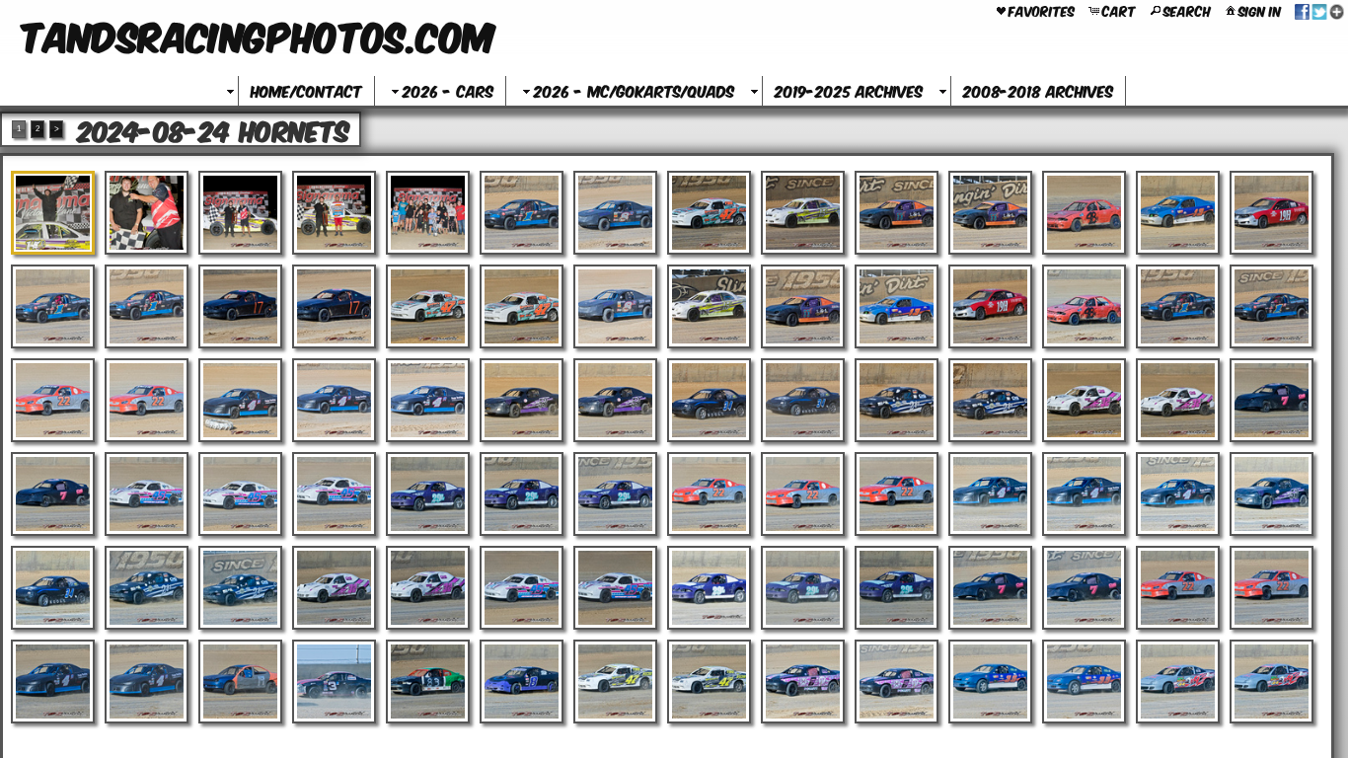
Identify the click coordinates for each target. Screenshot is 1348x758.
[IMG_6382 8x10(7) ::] (1178, 588)
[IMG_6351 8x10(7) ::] (897, 400)
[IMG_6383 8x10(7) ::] (1272, 588)
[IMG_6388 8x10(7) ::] (428, 681)
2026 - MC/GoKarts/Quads (634, 90)
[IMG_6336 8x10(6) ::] (803, 306)
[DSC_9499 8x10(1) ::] (428, 213)
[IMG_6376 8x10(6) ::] (615, 588)
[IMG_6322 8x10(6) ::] (803, 213)
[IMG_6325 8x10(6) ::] (1084, 213)
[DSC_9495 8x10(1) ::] (240, 213)
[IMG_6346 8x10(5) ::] (428, 400)
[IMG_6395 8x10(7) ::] (1084, 681)
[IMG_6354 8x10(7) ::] (1178, 400)
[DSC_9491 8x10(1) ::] (53, 213)
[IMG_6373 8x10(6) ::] (334, 588)
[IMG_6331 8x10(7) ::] (334, 306)
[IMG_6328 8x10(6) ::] (53, 306)
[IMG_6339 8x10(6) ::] (1084, 306)
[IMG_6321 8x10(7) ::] (709, 213)
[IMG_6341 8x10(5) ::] (1272, 306)
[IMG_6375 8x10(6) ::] (522, 588)
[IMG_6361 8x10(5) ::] (522, 494)
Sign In (1259, 10)
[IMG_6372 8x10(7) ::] (240, 588)
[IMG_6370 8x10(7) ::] (53, 588)
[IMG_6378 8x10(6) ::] (803, 588)
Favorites (1042, 10)
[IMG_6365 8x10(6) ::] (897, 494)
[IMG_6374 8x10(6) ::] (428, 588)
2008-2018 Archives (1038, 90)
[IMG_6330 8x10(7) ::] (240, 306)
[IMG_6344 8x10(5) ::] (240, 400)
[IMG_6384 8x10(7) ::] (53, 681)
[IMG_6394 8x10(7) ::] (990, 681)
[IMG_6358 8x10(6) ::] (240, 494)
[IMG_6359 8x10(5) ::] (334, 494)
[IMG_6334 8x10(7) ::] (615, 306)
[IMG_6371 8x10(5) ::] (147, 588)
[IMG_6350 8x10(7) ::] (803, 400)
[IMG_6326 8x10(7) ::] (1178, 213)
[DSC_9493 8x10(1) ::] (147, 213)
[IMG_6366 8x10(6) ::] (990, 494)
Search (1187, 10)
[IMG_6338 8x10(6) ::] (990, 306)
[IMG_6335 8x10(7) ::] (709, 306)
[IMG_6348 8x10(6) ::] (615, 400)
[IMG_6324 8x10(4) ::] (990, 213)
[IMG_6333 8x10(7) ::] (522, 306)
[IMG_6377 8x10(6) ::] (709, 588)
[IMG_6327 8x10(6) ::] (1272, 213)
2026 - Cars (448, 90)
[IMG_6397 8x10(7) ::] (1272, 681)
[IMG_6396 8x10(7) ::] (1178, 681)
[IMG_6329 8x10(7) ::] (147, 306)
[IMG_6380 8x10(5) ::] (990, 588)
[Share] (1319, 10)
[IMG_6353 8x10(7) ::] (1084, 400)
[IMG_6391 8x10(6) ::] (709, 681)
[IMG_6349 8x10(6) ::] (709, 400)
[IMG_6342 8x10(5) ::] (53, 400)
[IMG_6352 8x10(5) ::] (990, 400)
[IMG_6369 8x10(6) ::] (1272, 494)
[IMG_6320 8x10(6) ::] (615, 213)
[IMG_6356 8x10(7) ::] (53, 494)
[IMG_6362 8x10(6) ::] (615, 494)
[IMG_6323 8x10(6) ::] (897, 213)
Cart (1119, 10)
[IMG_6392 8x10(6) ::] (803, 681)
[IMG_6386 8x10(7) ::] (240, 681)
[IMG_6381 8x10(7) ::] (1084, 588)
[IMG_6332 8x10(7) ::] (428, 306)
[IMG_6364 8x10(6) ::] (803, 494)
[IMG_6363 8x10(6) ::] (709, 494)
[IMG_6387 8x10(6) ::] (334, 681)
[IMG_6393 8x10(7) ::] (897, 681)
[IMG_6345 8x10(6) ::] (334, 400)
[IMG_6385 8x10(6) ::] (147, 681)
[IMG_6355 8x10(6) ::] (1272, 400)
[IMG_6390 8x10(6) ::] (615, 681)
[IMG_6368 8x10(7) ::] (1178, 494)
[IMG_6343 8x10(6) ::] (147, 400)
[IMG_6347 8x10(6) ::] (522, 400)
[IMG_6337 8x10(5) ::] (897, 306)
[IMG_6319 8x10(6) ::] (522, 213)
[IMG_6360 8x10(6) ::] (428, 494)
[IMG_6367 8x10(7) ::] (1084, 494)
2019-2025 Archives (849, 90)
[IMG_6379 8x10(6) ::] (897, 588)
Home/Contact (306, 90)
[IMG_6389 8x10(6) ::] (522, 681)
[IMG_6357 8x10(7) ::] (147, 494)
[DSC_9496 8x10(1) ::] (334, 213)
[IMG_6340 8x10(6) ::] (1178, 306)
